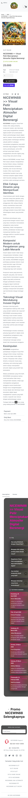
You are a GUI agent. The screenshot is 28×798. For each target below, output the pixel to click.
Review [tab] (15, 494)
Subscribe (20, 731)
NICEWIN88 (6, 123)
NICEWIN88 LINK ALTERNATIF (14, 780)
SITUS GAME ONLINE (14, 774)
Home (2, 14)
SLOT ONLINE (14, 768)
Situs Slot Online (3, 446)
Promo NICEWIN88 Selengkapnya (14, 713)
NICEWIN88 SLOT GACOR (14, 786)
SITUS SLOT (14, 771)
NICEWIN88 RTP (14, 783)
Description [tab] (6, 494)
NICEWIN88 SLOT (14, 765)
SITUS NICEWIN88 (14, 777)
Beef (8, 14)
